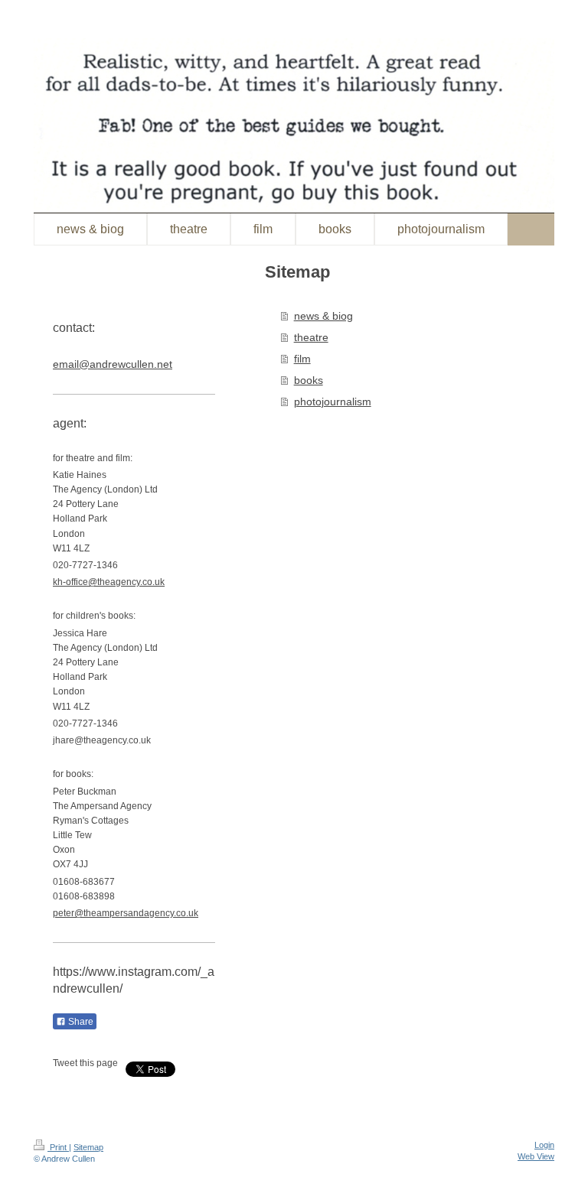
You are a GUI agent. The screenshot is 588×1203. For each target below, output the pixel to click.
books (308, 380)
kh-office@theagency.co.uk (109, 582)
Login (544, 1144)
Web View (536, 1156)
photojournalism (332, 401)
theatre (311, 337)
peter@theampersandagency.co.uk (125, 913)
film (302, 359)
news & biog (323, 316)
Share (79, 1021)
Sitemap (88, 1147)
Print (58, 1147)
